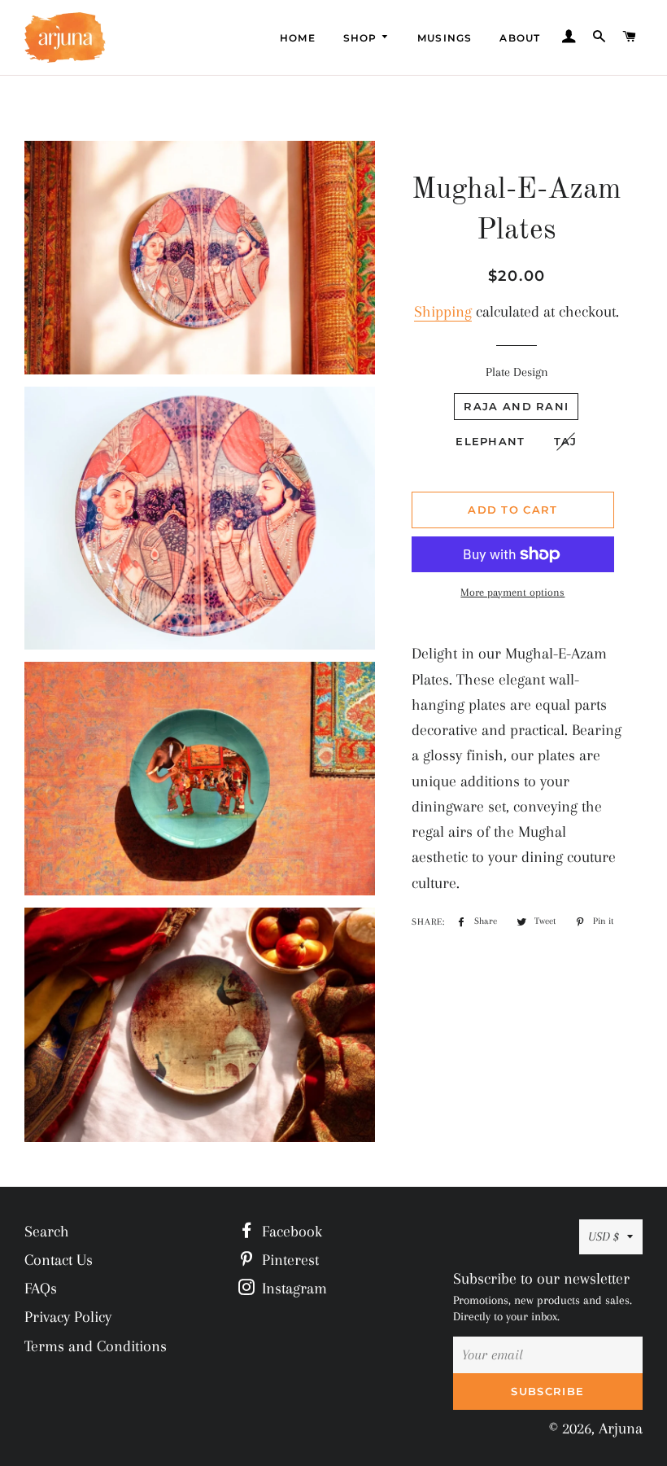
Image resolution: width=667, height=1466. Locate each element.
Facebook (290, 1232)
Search (46, 1232)
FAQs (40, 1289)
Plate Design (517, 372)
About (519, 38)
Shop (362, 38)
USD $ (603, 1236)
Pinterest (288, 1260)
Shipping (443, 312)
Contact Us (58, 1260)
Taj (566, 441)
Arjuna (621, 1429)
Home (298, 38)
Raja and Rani (516, 406)
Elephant (490, 441)
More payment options (512, 592)
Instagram (292, 1289)
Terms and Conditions (95, 1346)
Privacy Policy (67, 1317)
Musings (444, 38)
